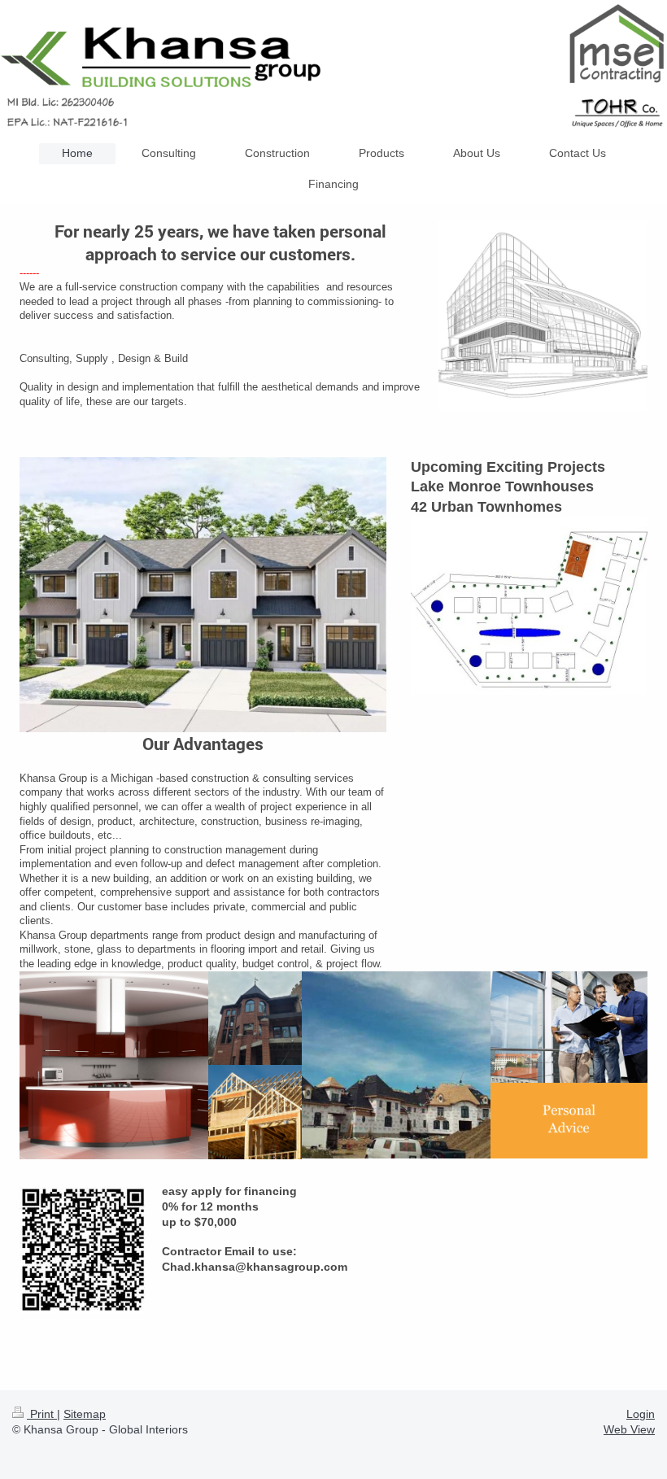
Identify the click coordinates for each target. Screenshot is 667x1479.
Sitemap (84, 1413)
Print (42, 1413)
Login (640, 1413)
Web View (629, 1429)
